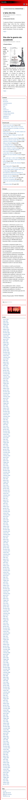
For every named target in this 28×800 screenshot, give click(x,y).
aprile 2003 (5, 779)
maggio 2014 (6, 560)
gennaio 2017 (6, 508)
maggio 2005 (6, 738)
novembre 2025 (6, 334)
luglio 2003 (5, 774)
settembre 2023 (6, 377)
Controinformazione (7, 103)
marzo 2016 (5, 524)
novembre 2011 (6, 610)
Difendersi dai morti (7, 176)
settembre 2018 (6, 475)
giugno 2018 (5, 480)
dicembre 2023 (6, 372)
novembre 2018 (6, 472)
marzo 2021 (5, 426)
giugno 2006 (5, 716)
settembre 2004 (6, 751)
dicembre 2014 (6, 549)
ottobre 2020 (6, 434)
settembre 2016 (6, 514)
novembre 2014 (6, 551)
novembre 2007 (6, 688)
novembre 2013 (6, 570)
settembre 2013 (6, 574)
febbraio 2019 (6, 467)
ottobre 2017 (6, 493)
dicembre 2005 (6, 726)
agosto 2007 (6, 693)
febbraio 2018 (6, 487)
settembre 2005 (6, 731)
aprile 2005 (5, 739)
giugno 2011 (5, 618)
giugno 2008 (5, 677)
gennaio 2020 (6, 449)
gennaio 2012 (6, 606)
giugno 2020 (5, 441)
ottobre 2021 (6, 414)
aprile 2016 (5, 523)
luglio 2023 (5, 380)
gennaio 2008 (6, 685)
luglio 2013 (5, 577)
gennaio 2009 (6, 665)
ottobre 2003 (6, 769)
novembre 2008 (6, 669)
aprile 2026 (5, 326)
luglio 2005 (5, 734)
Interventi (18, 41)
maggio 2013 (6, 580)
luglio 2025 (5, 340)
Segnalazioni (6, 116)
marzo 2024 (5, 367)
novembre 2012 (6, 590)
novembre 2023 (6, 373)
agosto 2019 (6, 457)
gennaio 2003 (6, 784)
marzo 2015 (5, 544)
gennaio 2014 (6, 567)
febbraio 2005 (6, 743)
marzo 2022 (5, 406)
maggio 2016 (6, 521)
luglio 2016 (5, 518)
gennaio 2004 (6, 764)
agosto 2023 (6, 378)
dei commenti (7, 794)
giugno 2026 (5, 322)
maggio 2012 (6, 600)
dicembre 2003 (6, 766)
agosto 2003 (6, 772)
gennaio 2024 (6, 370)
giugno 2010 (5, 638)
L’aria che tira (9, 13)
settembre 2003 (6, 770)
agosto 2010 (6, 634)
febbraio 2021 (6, 427)
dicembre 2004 (6, 746)
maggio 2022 (6, 403)
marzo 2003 (5, 780)
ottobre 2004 (6, 749)
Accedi (4, 791)
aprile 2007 (5, 700)
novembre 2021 (6, 413)
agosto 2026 (6, 319)
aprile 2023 (5, 385)
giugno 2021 (5, 421)
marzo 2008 (5, 682)
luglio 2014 (5, 557)
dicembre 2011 (6, 608)
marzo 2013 (5, 583)
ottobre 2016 (6, 513)
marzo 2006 (5, 721)
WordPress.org (6, 796)
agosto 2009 (6, 654)
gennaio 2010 (6, 646)
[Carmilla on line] (14, 2)
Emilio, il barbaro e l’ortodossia (10, 148)
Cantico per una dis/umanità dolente (11, 180)
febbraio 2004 (6, 762)
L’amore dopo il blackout (8, 153)
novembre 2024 (6, 354)
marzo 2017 (5, 505)
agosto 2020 (6, 437)
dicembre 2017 (6, 490)
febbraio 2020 (6, 447)
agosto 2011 (5, 615)
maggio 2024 (6, 363)
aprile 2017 (5, 503)
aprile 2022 (5, 404)
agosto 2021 (6, 418)
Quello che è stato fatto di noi (9, 177)
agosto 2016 (6, 516)
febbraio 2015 (6, 546)
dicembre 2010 (6, 628)
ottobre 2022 (6, 395)
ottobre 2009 (6, 651)
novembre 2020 (6, 432)
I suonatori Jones (7, 114)
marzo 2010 (5, 642)
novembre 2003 (6, 767)
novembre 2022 (6, 393)
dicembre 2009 (6, 647)
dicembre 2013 (6, 569)
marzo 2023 (5, 386)
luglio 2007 (5, 695)
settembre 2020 (6, 436)
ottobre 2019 (6, 454)
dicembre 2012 (6, 588)
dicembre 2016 (6, 510)
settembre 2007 (6, 692)
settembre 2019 (6, 455)
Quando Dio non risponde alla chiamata (12, 162)
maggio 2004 (6, 757)
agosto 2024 (6, 359)
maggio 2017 (6, 501)
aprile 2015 (5, 542)
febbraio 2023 (6, 388)
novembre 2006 (6, 708)
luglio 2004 (5, 754)
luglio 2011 (5, 616)
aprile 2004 (5, 759)
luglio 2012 (5, 596)
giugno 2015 (5, 539)
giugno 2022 (5, 401)
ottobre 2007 (6, 690)
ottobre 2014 (6, 552)
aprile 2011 (5, 621)
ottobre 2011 (6, 611)
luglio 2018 (5, 478)
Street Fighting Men (7, 166)
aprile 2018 (5, 483)
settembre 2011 (6, 613)
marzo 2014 (5, 564)
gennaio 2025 (6, 350)
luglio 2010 (5, 636)
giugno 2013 (5, 578)
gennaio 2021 (6, 429)
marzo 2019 (5, 465)
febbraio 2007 (6, 703)
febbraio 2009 (6, 664)
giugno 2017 (5, 500)
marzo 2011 (5, 623)
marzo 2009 (5, 662)
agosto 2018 (6, 477)
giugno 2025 (5, 342)
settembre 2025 (6, 337)
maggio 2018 (6, 482)
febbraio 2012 (6, 605)
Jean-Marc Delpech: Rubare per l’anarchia (12, 135)
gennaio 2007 (6, 705)
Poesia (4, 108)
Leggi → (5, 31)
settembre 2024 (6, 357)
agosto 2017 (6, 496)
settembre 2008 (6, 672)
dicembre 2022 (6, 391)
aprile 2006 (5, 720)
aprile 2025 (5, 345)
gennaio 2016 (6, 528)
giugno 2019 (5, 460)
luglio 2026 (5, 321)
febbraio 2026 (6, 329)
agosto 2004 (6, 752)
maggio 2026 (6, 324)
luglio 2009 (5, 656)
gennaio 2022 (6, 409)
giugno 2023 (5, 381)
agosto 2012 (6, 595)
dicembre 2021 (6, 411)
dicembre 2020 (6, 431)
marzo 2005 (5, 741)
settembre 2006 (6, 711)
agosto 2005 (6, 733)
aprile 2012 (5, 601)
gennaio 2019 (6, 468)
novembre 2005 (6, 728)
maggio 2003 (6, 777)
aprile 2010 (5, 641)
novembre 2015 (6, 531)
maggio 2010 (6, 639)
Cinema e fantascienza (10, 138)
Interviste (5, 104)
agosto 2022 (6, 398)
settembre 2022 (6, 396)
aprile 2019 (5, 464)
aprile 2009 (5, 661)
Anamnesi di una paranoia (9, 179)
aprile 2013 (5, 582)
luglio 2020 (5, 439)
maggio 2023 (6, 383)
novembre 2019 (6, 452)
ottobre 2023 (6, 375)
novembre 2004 (6, 747)
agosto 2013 (6, 575)
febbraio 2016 (6, 526)
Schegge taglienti (6, 16)
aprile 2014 (5, 562)
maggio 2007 (6, 698)
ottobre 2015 (6, 532)
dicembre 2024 (6, 352)
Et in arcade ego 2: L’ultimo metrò (10, 157)
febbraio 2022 (6, 408)
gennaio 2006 (6, 725)
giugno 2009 (5, 657)
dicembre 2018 (6, 470)
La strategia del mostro (8, 144)
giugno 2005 (5, 736)
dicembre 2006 (6, 706)
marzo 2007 (5, 702)
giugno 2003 (5, 775)
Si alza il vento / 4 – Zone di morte (11, 167)
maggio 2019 (6, 462)
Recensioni (5, 101)
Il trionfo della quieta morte (9, 146)
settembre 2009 (6, 652)
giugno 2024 (5, 362)
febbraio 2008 (6, 683)
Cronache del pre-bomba (8, 113)
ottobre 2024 (6, 355)
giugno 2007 (5, 697)
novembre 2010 (6, 629)
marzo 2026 (5, 327)
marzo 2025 (5, 347)
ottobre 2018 (6, 473)
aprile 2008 (5, 680)
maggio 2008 (6, 679)
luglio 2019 (5, 459)
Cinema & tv (19, 14)
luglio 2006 (5, 715)
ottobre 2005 (6, 729)
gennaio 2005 (6, 744)
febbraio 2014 (6, 565)
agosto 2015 (6, 536)
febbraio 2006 (6, 723)
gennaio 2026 (6, 331)
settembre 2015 (6, 534)
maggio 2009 (6, 659)
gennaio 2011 (6, 626)
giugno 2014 (5, 559)
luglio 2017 (5, 498)
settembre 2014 (6, 554)
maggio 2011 (6, 619)
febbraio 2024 (6, 368)
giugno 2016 (5, 519)
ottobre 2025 (6, 336)
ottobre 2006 (6, 710)
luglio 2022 (5, 400)
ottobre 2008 (6, 670)
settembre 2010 (6, 633)
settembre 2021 (6, 416)
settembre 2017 (6, 495)
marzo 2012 (5, 603)
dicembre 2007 (6, 687)
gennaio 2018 (6, 488)
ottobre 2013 (6, 572)
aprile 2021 (5, 424)
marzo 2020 (5, 446)
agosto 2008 (6, 674)
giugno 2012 (5, 598)
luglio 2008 (5, 675)
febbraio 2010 (6, 644)
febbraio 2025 (6, 349)
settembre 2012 (6, 593)
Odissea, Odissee (7, 143)
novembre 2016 (6, 511)
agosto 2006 (6, 713)
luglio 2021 (5, 419)
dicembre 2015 (6, 529)
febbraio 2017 (6, 506)
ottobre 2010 (6, 631)
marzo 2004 (5, 761)
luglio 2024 (5, 360)
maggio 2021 (6, 423)
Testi (4, 106)
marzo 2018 (5, 485)
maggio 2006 (6, 718)
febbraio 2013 (6, 585)
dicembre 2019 (6, 450)
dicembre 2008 (6, 667)
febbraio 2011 (6, 624)
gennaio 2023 (6, 390)
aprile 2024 (5, 365)
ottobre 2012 (6, 592)
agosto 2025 (6, 339)
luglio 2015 (5, 537)
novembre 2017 (6, 491)
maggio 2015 (6, 541)
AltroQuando (6, 118)
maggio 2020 (6, 442)
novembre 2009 (6, 649)
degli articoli (7, 792)
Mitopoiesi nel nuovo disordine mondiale (12, 154)
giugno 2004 (5, 756)
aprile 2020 (5, 444)
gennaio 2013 (6, 587)
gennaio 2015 (6, 547)
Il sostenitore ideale (7, 184)
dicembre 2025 (6, 332)
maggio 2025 (6, 344)
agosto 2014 (6, 555)
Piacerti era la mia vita (8, 125)
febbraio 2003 (6, 782)
